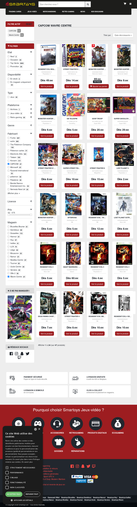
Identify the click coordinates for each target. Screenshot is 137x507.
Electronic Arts (18, 153)
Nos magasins (97, 11)
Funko (14, 137)
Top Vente (16, 63)
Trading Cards (15, 11)
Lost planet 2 (123, 168)
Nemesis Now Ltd (19, 189)
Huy (13, 239)
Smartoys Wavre (117, 500)
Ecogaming (45, 465)
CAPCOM (15, 164)
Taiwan (15, 157)
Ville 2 (14, 273)
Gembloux (16, 229)
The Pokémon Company (20, 145)
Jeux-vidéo (32, 11)
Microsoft (15, 167)
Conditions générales (49, 473)
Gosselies (16, 233)
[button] (22, 500)
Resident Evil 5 (46, 267)
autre (14, 141)
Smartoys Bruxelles (68, 497)
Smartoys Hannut (99, 497)
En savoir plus (27, 462)
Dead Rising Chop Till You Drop (52, 316)
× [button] (39, 429)
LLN (13, 246)
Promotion (16, 66)
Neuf (13, 56)
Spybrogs (72, 217)
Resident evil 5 (97, 267)
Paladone (15, 180)
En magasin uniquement (20, 83)
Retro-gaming (68, 11)
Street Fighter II (97, 168)
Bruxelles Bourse (19, 226)
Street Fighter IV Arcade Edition (53, 168)
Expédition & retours (49, 468)
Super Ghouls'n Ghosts (125, 118)
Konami (15, 160)
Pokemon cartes (18, 150)
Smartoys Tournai (76, 500)
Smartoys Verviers (103, 500)
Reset (29, 24)
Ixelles (14, 243)
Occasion (15, 59)
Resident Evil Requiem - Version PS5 (54, 69)
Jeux (13, 97)
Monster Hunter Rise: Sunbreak (103, 69)
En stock (15, 78)
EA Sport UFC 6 (47, 476)
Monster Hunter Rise (123, 69)
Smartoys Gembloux (84, 497)
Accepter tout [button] (14, 494)
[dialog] (23, 465)
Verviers (15, 270)
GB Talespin (72, 118)
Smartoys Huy (112, 497)
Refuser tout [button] (32, 494)
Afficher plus (13, 193)
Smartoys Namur (48, 500)
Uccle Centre (17, 266)
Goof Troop (97, 118)
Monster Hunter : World (49, 118)
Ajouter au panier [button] (99, 86)
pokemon (15, 176)
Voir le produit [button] (46, 86)
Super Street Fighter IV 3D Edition (78, 168)
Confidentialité (46, 471)
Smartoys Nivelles (62, 500)
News (82, 11)
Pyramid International (19, 171)
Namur (14, 256)
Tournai (15, 263)
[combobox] (35, 429)
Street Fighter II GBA (72, 69)
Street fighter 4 (72, 316)
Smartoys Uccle (89, 500)
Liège (14, 249)
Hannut (14, 236)
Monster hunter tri (47, 217)
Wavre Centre (17, 276)
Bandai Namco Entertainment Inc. (19, 184)
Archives (15, 109)
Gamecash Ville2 (53, 497)
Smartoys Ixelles (125, 497)
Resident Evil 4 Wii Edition (125, 316)
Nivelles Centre (18, 260)
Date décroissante (122, 35)
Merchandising (49, 11)
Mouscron (16, 253)
